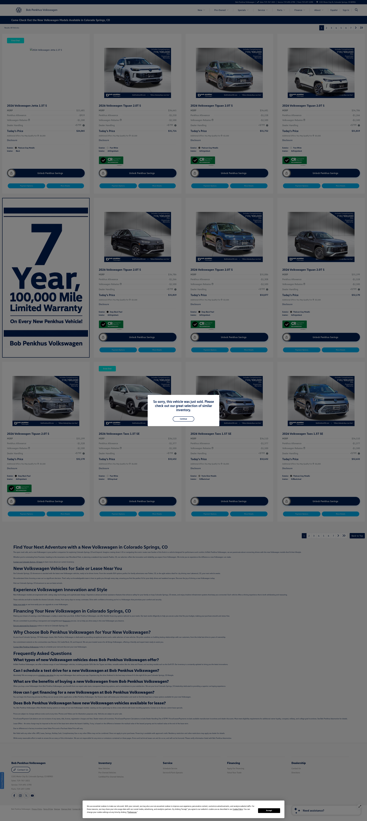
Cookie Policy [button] (238, 809)
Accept (269, 811)
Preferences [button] (132, 812)
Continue (183, 419)
